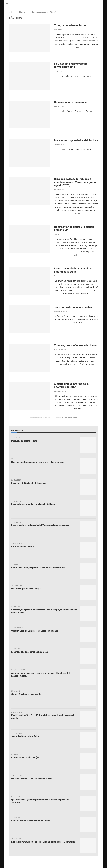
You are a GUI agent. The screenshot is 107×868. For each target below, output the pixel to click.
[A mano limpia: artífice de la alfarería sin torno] (29, 396)
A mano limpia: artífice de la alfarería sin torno (71, 385)
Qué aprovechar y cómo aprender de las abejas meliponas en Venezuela (40, 801)
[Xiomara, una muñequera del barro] (29, 358)
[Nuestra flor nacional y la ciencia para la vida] (29, 239)
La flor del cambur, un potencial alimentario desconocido (38, 567)
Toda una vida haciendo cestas (73, 307)
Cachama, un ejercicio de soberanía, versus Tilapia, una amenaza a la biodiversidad (44, 611)
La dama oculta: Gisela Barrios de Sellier (30, 821)
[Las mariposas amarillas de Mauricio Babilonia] (88, 508)
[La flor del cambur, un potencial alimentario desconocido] (88, 571)
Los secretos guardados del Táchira (76, 140)
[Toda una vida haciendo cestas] (29, 319)
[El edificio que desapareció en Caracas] (88, 656)
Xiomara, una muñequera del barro (75, 345)
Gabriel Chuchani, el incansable (26, 694)
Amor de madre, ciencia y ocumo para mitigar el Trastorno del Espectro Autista (40, 674)
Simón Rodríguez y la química (25, 736)
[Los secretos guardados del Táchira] (29, 153)
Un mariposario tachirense (70, 102)
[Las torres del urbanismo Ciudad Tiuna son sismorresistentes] (88, 529)
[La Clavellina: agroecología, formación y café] (29, 76)
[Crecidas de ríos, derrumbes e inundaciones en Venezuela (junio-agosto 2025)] (29, 191)
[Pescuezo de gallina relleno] (88, 445)
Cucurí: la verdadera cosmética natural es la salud (73, 270)
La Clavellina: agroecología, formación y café (71, 65)
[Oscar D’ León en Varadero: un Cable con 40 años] (88, 634)
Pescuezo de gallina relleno (24, 441)
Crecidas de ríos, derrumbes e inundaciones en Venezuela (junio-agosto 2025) (75, 182)
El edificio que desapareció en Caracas (29, 652)
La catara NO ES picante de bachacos (28, 483)
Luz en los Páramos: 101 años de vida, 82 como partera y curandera (43, 842)
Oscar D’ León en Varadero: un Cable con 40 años (34, 631)
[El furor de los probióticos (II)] (88, 761)
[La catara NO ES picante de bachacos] (88, 487)
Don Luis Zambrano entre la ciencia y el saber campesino (38, 462)
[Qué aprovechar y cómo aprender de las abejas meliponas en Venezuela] (88, 803)
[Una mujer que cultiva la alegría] (88, 592)
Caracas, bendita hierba (22, 546)
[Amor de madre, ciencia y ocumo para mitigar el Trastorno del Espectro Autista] (88, 677)
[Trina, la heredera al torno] (29, 38)
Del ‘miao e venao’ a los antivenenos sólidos (32, 778)
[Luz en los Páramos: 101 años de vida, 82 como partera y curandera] (88, 845)
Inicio (11, 12)
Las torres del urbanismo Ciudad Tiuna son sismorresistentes (40, 525)
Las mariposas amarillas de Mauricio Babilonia (33, 504)
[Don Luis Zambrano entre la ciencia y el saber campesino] (88, 466)
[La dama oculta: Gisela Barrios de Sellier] (88, 824)
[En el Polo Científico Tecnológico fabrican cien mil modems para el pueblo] (88, 719)
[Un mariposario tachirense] (29, 114)
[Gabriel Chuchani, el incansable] (88, 698)
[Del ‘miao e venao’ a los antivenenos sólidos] (88, 782)
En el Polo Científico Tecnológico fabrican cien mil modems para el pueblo (42, 716)
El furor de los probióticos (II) (25, 757)
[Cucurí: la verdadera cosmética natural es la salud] (29, 281)
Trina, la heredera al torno (70, 25)
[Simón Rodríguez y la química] (88, 740)
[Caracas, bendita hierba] (88, 550)
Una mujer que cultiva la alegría (26, 588)
